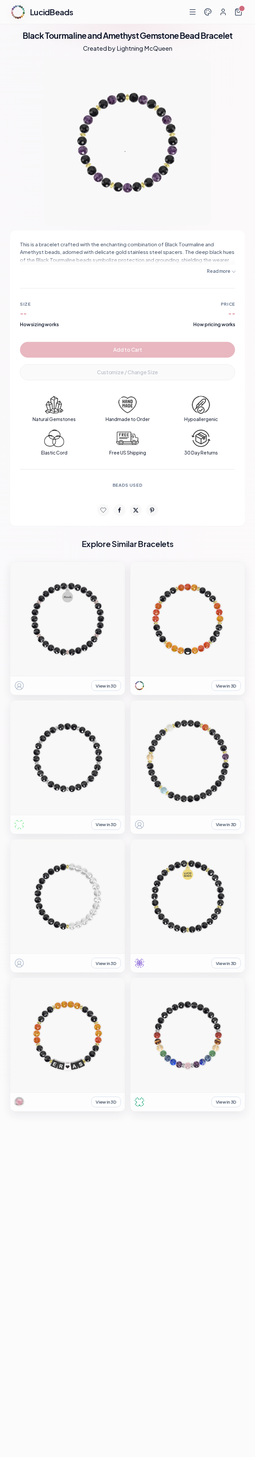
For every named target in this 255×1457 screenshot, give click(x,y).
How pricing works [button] (214, 324)
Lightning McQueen (144, 48)
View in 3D (106, 686)
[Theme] (207, 12)
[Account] (223, 12)
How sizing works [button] (39, 324)
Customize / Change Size (127, 372)
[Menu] (192, 12)
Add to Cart (127, 349)
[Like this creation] (103, 510)
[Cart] (238, 12)
